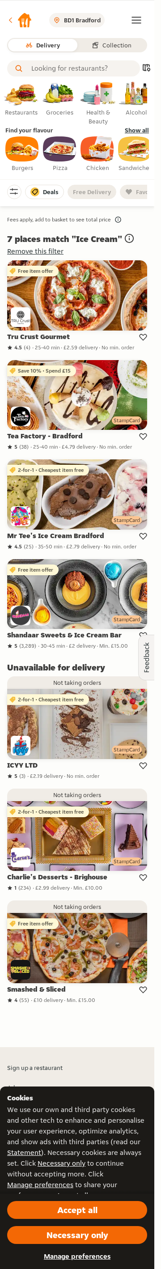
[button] (19, 20)
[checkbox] (22, 154)
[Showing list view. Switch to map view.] (146, 68)
